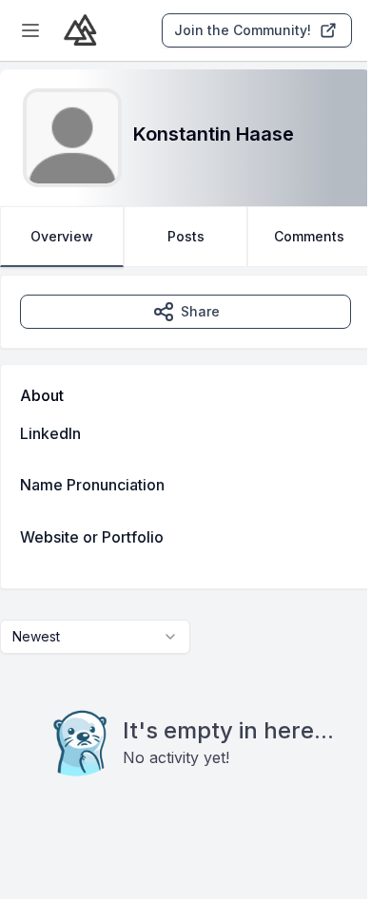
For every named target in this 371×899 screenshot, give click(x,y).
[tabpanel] (185, 564)
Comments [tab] (309, 236)
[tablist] (185, 236)
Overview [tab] (61, 236)
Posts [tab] (186, 236)
